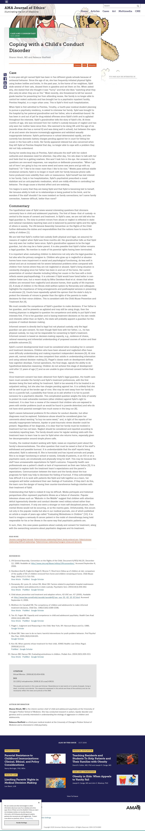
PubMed (26, 579)
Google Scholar (37, 579)
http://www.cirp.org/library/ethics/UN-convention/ (52, 563)
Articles (95, 11)
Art (114, 11)
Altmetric (92, 65)
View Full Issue (72, 796)
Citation (78, 65)
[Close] (39, 802)
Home (84, 11)
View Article (16, 579)
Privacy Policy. (29, 818)
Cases (106, 11)
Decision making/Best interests (21, 539)
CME (137, 11)
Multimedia (125, 11)
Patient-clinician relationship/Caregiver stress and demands (59, 542)
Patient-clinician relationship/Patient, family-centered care (56, 539)
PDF (84, 65)
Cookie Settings (45, 817)
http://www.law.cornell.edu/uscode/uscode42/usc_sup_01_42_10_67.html (47, 597)
